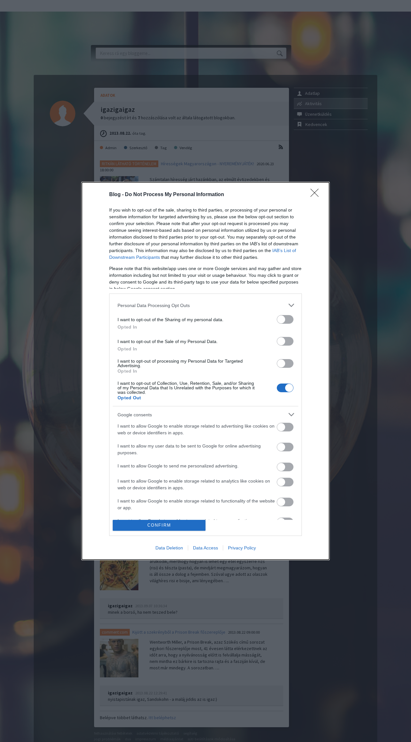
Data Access (205, 547)
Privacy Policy (242, 547)
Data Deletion (169, 547)
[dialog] (205, 370)
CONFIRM (159, 525)
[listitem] (205, 305)
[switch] (285, 319)
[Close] (316, 195)
